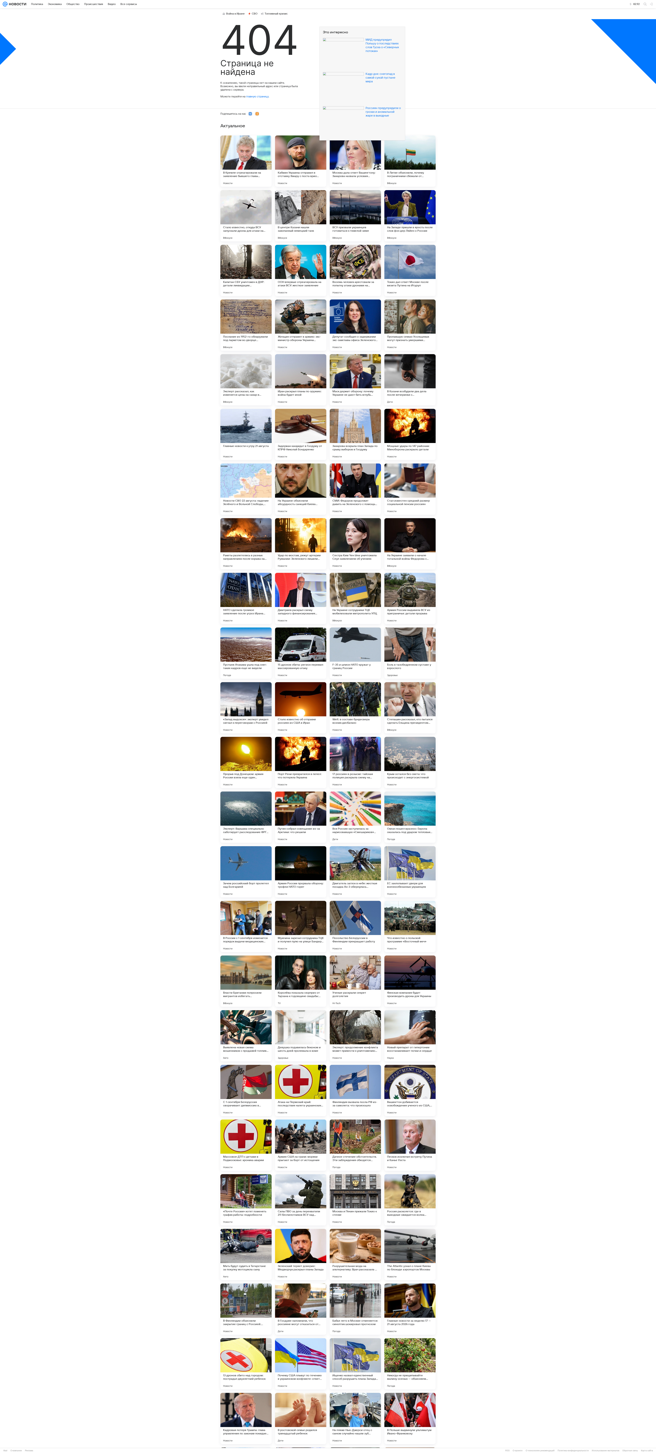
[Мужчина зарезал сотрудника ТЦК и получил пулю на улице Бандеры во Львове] (300, 926)
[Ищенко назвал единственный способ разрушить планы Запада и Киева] (355, 1363)
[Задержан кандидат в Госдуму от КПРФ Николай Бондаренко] (300, 434)
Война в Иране (235, 13)
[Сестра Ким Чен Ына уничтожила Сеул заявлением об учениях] (355, 543)
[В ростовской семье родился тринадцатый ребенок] (300, 1418)
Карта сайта (647, 1450)
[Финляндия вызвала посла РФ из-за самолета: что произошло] (355, 1090)
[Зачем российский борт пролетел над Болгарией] (246, 871)
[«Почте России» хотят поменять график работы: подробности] (246, 1199)
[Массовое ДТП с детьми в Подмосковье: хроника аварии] (246, 1145)
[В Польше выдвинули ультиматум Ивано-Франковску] (410, 1418)
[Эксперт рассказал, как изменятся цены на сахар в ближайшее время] (246, 379)
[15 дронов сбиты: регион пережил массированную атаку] (300, 653)
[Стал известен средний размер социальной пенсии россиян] (410, 489)
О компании (16, 1450)
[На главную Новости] (17, 4)
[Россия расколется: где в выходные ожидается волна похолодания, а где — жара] (410, 1199)
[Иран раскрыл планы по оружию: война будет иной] (300, 379)
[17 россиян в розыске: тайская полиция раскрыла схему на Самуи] (355, 762)
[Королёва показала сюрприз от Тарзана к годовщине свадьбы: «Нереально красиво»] (300, 981)
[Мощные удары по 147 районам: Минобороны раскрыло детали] (410, 434)
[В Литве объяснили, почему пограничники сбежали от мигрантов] (410, 161)
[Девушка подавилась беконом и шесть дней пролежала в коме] (300, 1035)
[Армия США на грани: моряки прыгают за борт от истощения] (300, 1145)
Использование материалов (605, 1450)
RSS (507, 1450)
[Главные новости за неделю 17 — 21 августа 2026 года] (410, 1309)
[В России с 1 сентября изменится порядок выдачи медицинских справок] (246, 926)
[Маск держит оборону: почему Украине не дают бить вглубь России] (355, 379)
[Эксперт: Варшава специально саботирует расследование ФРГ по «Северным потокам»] (246, 817)
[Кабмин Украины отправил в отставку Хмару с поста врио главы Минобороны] (300, 161)
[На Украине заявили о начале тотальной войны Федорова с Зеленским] (410, 543)
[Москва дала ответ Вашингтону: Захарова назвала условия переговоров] (355, 161)
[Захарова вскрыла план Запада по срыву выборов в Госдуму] (355, 434)
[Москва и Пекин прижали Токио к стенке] (355, 1199)
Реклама (29, 1450)
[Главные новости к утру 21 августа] (246, 434)
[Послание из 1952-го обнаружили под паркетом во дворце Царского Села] (246, 325)
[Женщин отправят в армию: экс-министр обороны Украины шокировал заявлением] (300, 325)
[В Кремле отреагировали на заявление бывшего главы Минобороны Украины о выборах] (246, 161)
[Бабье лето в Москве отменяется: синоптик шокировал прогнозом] (355, 1309)
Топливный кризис (276, 13)
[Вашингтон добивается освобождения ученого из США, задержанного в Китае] (410, 1090)
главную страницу (257, 96)
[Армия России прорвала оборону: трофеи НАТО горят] (300, 871)
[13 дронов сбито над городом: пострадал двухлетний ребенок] (246, 1363)
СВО (254, 13)
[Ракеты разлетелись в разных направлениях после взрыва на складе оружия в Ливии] (246, 543)
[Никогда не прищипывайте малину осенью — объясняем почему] (410, 1363)
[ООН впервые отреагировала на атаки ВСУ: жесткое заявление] (300, 270)
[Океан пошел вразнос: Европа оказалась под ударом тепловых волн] (410, 817)
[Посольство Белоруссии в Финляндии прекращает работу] (355, 926)
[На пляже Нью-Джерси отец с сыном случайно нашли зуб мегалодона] (355, 1418)
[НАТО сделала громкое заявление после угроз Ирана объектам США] (246, 598)
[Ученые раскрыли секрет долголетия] (355, 981)
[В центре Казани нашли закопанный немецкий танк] (300, 215)
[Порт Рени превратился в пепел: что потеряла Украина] (300, 762)
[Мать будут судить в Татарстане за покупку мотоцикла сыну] (246, 1254)
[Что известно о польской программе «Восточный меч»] (410, 926)
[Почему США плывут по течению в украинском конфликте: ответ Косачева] (300, 1363)
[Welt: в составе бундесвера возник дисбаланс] (355, 707)
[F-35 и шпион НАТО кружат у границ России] (355, 653)
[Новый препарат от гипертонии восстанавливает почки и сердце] (410, 1035)
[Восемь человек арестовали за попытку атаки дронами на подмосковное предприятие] (355, 270)
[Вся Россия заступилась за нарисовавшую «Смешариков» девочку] (355, 817)
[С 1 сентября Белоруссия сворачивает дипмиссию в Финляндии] (246, 1090)
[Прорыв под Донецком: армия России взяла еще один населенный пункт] (246, 762)
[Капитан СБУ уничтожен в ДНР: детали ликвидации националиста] (246, 270)
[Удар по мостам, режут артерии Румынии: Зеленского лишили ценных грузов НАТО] (300, 543)
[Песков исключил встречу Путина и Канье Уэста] (410, 1145)
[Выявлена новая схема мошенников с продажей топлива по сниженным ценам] (246, 1035)
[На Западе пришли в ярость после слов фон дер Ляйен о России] (410, 215)
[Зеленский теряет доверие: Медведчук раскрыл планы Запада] (300, 1254)
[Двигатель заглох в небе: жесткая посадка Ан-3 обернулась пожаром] (355, 871)
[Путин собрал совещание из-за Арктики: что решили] (300, 817)
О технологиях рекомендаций (540, 1450)
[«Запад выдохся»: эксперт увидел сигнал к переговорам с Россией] (246, 707)
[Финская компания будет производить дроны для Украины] (410, 981)
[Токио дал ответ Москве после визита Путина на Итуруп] (410, 270)
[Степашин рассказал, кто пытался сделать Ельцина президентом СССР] (410, 707)
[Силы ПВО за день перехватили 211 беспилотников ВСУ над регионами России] (300, 1199)
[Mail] (5, 4)
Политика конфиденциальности (573, 1450)
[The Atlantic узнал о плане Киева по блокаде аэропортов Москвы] (410, 1254)
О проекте (518, 1450)
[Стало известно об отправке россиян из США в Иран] (300, 707)
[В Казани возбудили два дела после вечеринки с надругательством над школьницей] (410, 379)
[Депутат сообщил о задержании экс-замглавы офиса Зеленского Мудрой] (355, 325)
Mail (5, 1450)
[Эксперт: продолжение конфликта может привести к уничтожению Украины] (355, 1035)
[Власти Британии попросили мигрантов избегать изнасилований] (246, 981)
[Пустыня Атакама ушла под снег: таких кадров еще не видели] (246, 653)
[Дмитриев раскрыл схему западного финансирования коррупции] (300, 598)
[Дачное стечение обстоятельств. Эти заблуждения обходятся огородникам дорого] (355, 1145)
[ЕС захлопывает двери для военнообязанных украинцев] (410, 871)
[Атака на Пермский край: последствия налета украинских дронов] (300, 1090)
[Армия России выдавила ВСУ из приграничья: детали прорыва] (410, 598)
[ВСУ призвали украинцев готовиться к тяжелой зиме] (355, 215)
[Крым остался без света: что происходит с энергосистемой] (410, 762)
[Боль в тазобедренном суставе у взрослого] (410, 653)
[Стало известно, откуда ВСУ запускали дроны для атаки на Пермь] (246, 215)
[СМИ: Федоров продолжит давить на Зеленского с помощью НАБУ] (355, 489)
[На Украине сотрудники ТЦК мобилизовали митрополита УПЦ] (355, 598)
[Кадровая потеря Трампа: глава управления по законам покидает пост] (246, 1418)
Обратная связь (630, 1450)
